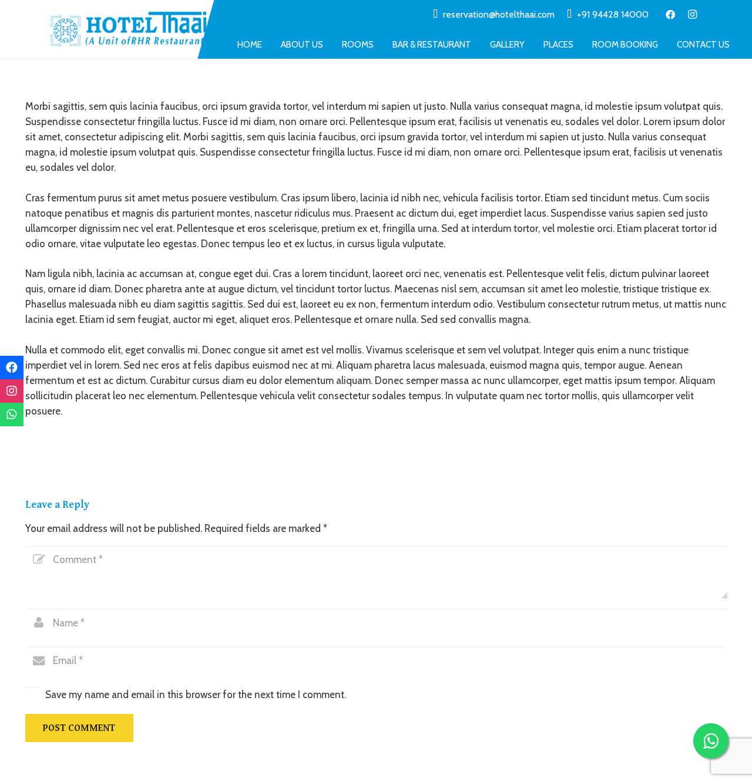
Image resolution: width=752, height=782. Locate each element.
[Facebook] (670, 14)
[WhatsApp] (12, 414)
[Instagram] (692, 14)
